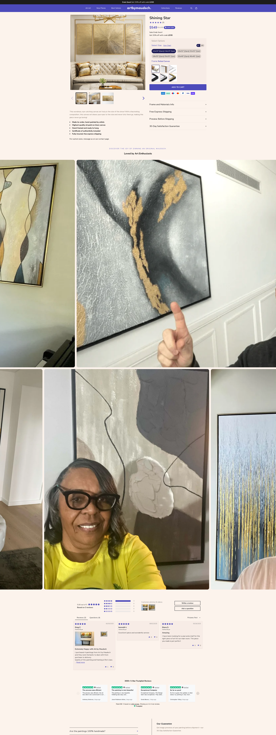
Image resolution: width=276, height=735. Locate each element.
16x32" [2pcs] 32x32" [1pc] (189, 51)
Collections (165, 8)
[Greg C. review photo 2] (104, 634)
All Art (88, 8)
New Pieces (101, 8)
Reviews (178, 8)
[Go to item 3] (108, 98)
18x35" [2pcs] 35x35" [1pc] (164, 56)
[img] (80, 624)
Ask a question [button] (187, 608)
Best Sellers (116, 8)
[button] (108, 601)
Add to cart (178, 87)
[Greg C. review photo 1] (84, 638)
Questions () (95, 617)
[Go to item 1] (81, 98)
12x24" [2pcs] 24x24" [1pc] (164, 51)
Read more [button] (80, 662)
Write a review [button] (187, 603)
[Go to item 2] (94, 98)
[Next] (144, 98)
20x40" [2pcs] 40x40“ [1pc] (189, 56)
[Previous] (72, 98)
